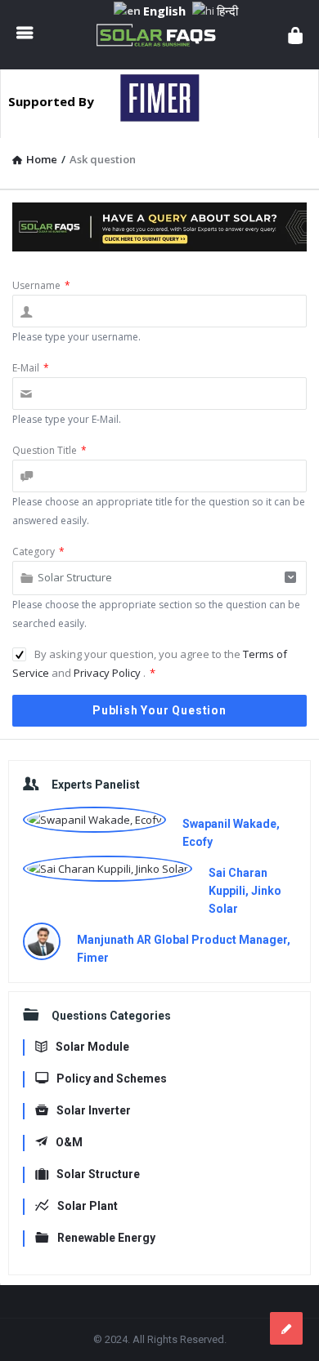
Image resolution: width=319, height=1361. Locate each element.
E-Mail (30, 368)
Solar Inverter (93, 1110)
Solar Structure (98, 1174)
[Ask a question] (286, 1328)
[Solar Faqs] (160, 34)
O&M (69, 1142)
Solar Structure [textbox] (75, 577)
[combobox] (159, 578)
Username (41, 285)
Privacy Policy (108, 672)
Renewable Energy (106, 1237)
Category (38, 551)
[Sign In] (295, 34)
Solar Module (92, 1046)
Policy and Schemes (111, 1078)
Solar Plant (87, 1205)
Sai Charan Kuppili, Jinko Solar (245, 890)
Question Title (49, 450)
